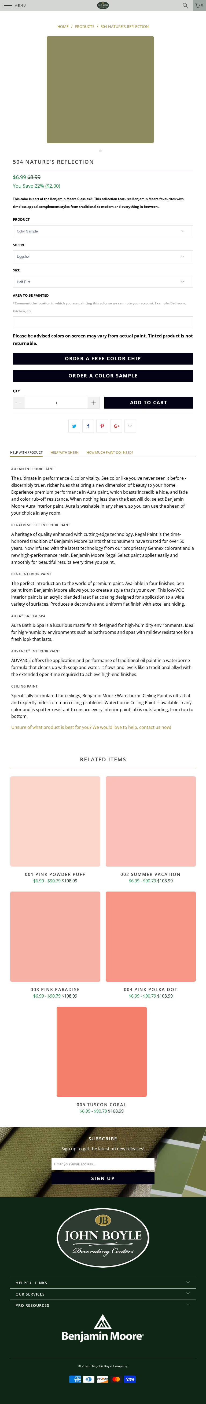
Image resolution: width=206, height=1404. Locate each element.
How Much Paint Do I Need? (110, 452)
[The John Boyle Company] (103, 5)
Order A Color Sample (103, 375)
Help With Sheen (65, 452)
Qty (16, 390)
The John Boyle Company (108, 1366)
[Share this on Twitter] (74, 426)
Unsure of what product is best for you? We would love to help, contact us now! (91, 727)
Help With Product (26, 452)
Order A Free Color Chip (103, 358)
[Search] (187, 5)
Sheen (18, 244)
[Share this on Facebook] (88, 426)
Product (21, 219)
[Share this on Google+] (116, 426)
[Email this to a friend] (130, 426)
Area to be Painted (99, 303)
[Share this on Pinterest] (102, 426)
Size (16, 270)
